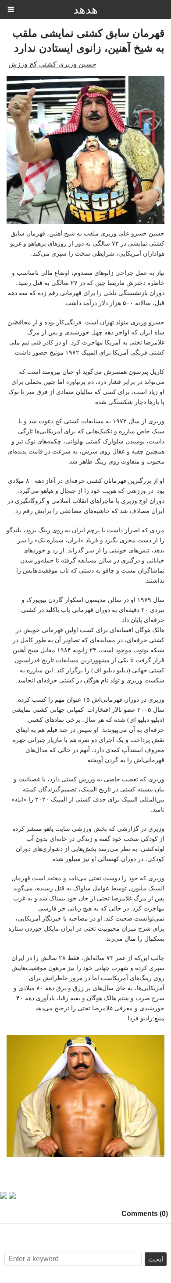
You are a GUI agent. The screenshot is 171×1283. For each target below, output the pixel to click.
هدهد (85, 9)
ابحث (155, 1259)
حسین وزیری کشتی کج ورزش (52, 64)
